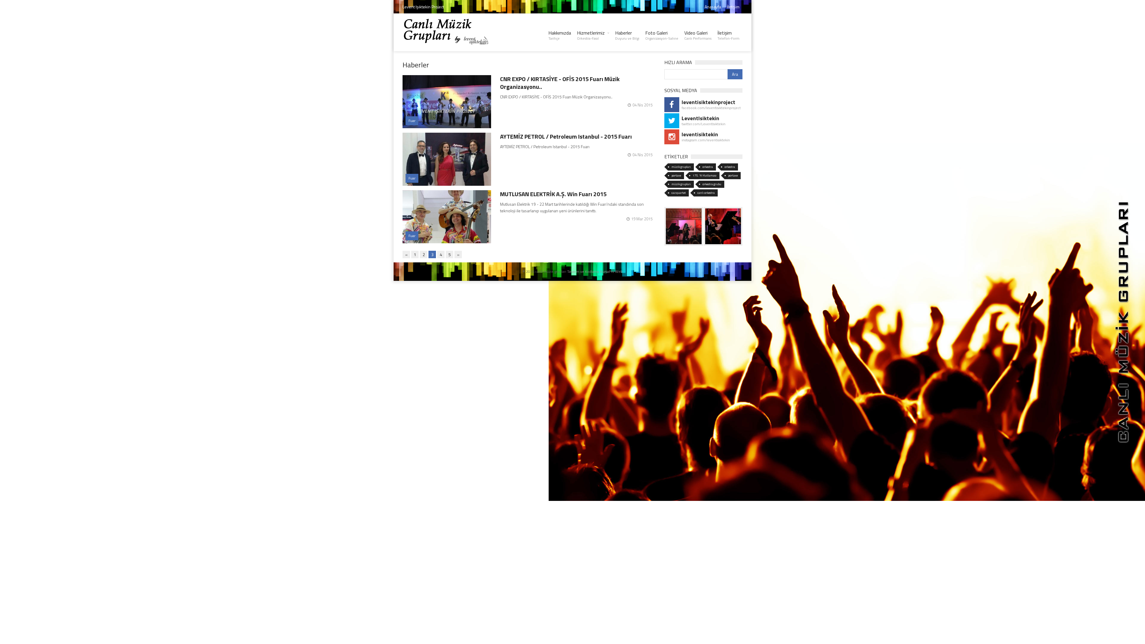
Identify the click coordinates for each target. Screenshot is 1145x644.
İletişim (733, 7)
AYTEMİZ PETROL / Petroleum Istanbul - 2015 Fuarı (566, 136)
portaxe (676, 175)
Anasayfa (713, 7)
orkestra (708, 167)
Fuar (412, 120)
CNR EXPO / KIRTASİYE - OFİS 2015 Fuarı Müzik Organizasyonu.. (560, 82)
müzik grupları (681, 167)
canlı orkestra (706, 193)
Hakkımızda (559, 35)
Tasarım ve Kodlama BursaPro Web (595, 271)
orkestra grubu (712, 184)
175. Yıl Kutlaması (705, 175)
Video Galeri (697, 35)
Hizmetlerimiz (591, 35)
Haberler (627, 35)
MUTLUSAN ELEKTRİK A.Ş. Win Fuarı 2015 (553, 194)
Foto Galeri (661, 35)
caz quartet (678, 193)
